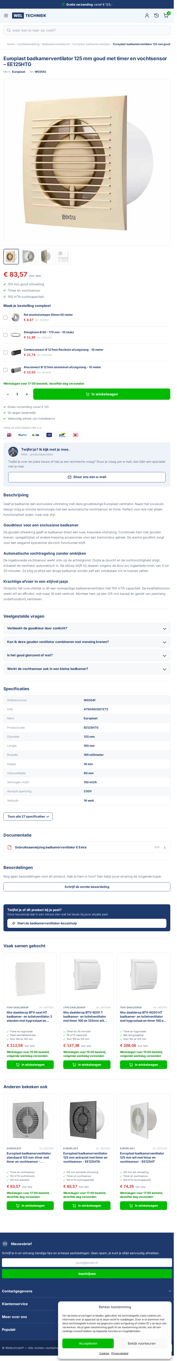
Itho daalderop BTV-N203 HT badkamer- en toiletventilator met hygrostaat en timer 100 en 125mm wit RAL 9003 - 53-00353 (142, 1016)
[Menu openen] (6, 15)
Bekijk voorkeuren (142, 1343)
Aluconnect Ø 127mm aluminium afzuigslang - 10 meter (62, 367)
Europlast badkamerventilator (92, 44)
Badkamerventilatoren (56, 44)
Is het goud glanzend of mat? (30, 655)
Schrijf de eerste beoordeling (87, 887)
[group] (87, 162)
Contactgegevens (17, 1291)
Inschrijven (87, 1274)
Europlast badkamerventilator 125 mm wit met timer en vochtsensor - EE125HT (142, 1157)
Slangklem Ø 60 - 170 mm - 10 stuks (49, 332)
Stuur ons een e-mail (89, 477)
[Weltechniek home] (29, 16)
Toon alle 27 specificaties (26, 816)
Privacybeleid (119, 1353)
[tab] (11, 256)
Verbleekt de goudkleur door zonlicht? (37, 628)
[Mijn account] (147, 15)
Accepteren (88, 1343)
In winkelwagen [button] (33, 1064)
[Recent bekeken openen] (156, 15)
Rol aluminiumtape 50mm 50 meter (48, 314)
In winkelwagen (105, 394)
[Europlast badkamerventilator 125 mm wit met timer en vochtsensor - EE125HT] (143, 1120)
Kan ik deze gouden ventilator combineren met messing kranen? (58, 642)
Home (10, 44)
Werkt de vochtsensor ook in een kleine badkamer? (47, 669)
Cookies (104, 1353)
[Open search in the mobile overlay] (86, 30)
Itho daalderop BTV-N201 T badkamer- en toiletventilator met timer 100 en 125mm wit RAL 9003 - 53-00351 (84, 1016)
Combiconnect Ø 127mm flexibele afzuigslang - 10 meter (64, 349)
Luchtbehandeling (28, 44)
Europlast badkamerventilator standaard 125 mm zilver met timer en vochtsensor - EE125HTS (29, 1157)
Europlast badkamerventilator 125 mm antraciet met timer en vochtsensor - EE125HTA (85, 1157)
